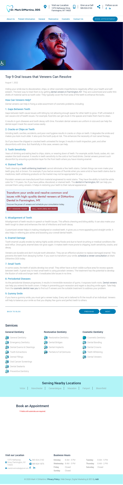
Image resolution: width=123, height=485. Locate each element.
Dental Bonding (94, 342)
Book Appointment (105, 19)
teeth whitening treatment (34, 168)
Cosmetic (66, 19)
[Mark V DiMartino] (23, 9)
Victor (22, 388)
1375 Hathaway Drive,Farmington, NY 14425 (61, 9)
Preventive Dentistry (19, 371)
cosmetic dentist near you (26, 288)
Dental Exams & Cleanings (22, 347)
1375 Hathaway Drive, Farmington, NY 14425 (16, 462)
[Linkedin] (109, 8)
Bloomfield (101, 388)
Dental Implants (56, 347)
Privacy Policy (53, 479)
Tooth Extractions (18, 351)
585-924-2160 (86, 8)
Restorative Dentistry (59, 337)
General (42, 19)
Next (107, 311)
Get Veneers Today (17, 209)
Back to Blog (14, 311)
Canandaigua (55, 388)
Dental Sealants (17, 366)
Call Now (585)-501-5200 (44, 209)
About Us (11, 19)
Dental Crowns (94, 347)
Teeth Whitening (95, 351)
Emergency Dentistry (20, 342)
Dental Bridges (55, 342)
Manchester (37, 388)
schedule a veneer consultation (92, 255)
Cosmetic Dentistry (96, 337)
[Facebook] (106, 8)
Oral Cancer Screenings (21, 361)
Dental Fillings (16, 356)
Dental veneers (110, 282)
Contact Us (78, 19)
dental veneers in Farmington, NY (66, 91)
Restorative (53, 19)
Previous (89, 311)
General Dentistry (18, 337)
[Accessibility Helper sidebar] (3, 63)
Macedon (72, 388)
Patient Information (26, 19)
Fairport (86, 388)
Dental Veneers (94, 356)
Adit (97, 479)
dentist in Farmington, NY (87, 182)
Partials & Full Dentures (60, 351)
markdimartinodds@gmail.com (16, 468)
